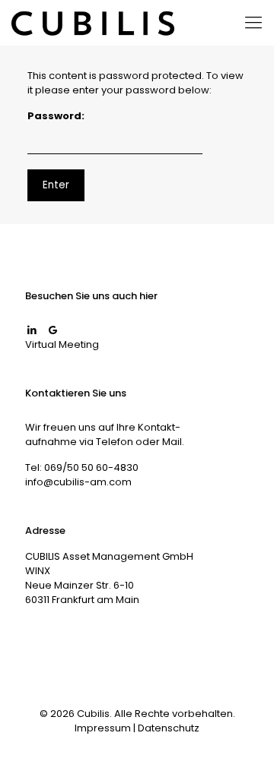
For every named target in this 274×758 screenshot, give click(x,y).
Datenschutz (168, 728)
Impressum (103, 728)
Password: (55, 116)
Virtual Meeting (62, 344)
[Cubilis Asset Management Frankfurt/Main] (92, 23)
